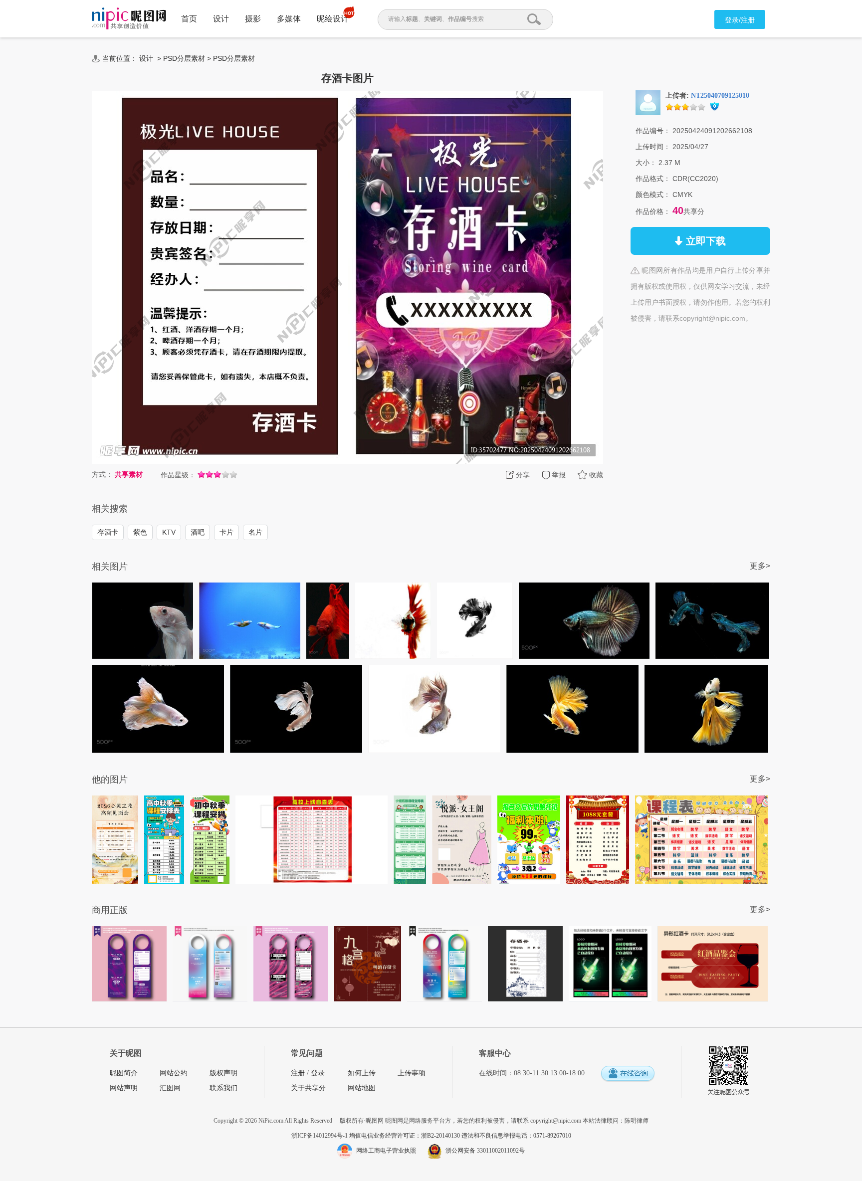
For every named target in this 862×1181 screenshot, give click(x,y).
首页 (189, 18)
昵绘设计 (333, 18)
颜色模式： (653, 194)
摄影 (253, 18)
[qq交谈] (627, 1074)
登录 (318, 1073)
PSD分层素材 (184, 58)
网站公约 (174, 1073)
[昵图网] (129, 18)
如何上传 (362, 1073)
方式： (102, 474)
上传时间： (653, 147)
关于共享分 (308, 1088)
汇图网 (170, 1088)
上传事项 (412, 1073)
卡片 (226, 532)
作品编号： (653, 131)
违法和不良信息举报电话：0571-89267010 (516, 1135)
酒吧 (198, 532)
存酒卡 (107, 532)
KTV (169, 532)
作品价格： (653, 211)
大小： (646, 163)
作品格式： (653, 179)
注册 (298, 1073)
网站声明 (124, 1088)
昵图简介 (124, 1073)
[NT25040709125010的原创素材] (648, 102)
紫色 (140, 532)
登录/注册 (740, 20)
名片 (255, 532)
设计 (221, 18)
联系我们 (223, 1088)
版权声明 (223, 1073)
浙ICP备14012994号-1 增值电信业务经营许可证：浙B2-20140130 (376, 1135)
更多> (760, 566)
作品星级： (178, 475)
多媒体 (289, 18)
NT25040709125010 (720, 95)
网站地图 (362, 1088)
